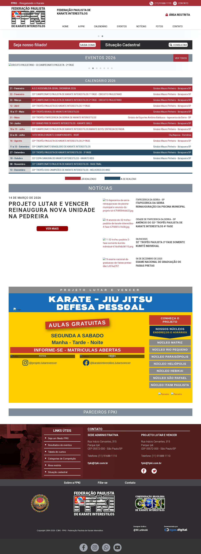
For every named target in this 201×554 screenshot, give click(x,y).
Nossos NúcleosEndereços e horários (170, 330)
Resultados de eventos (60, 445)
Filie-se (102, 482)
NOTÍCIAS (141, 26)
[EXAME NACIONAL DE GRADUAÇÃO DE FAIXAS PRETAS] (118, 266)
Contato (178, 26)
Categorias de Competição (62, 458)
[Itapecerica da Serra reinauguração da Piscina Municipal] (118, 207)
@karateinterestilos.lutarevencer (110, 363)
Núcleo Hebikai (170, 370)
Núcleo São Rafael (170, 378)
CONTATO (183, 3)
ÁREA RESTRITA (179, 14)
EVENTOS (122, 26)
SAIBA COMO (87, 45)
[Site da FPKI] (94, 503)
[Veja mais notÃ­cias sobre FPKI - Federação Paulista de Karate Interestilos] (144, 279)
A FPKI (81, 26)
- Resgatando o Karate (27, 3)
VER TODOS (181, 58)
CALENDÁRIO (100, 26)
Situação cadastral (57, 472)
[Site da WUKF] (42, 503)
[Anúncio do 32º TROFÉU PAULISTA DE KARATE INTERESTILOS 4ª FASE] (118, 227)
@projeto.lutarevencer (43, 363)
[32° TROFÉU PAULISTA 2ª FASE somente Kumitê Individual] (118, 246)
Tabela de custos (57, 451)
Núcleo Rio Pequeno (170, 349)
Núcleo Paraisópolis (170, 356)
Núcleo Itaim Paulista (170, 385)
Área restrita (54, 465)
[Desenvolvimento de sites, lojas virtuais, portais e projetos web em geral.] (177, 530)
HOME (65, 26)
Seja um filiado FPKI (58, 438)
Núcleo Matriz (170, 342)
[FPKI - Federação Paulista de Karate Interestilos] (152, 503)
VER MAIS (52, 228)
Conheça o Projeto (170, 320)
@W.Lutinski (140, 530)
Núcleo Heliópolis (170, 363)
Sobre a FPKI (72, 482)
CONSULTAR (180, 45)
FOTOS (159, 26)
